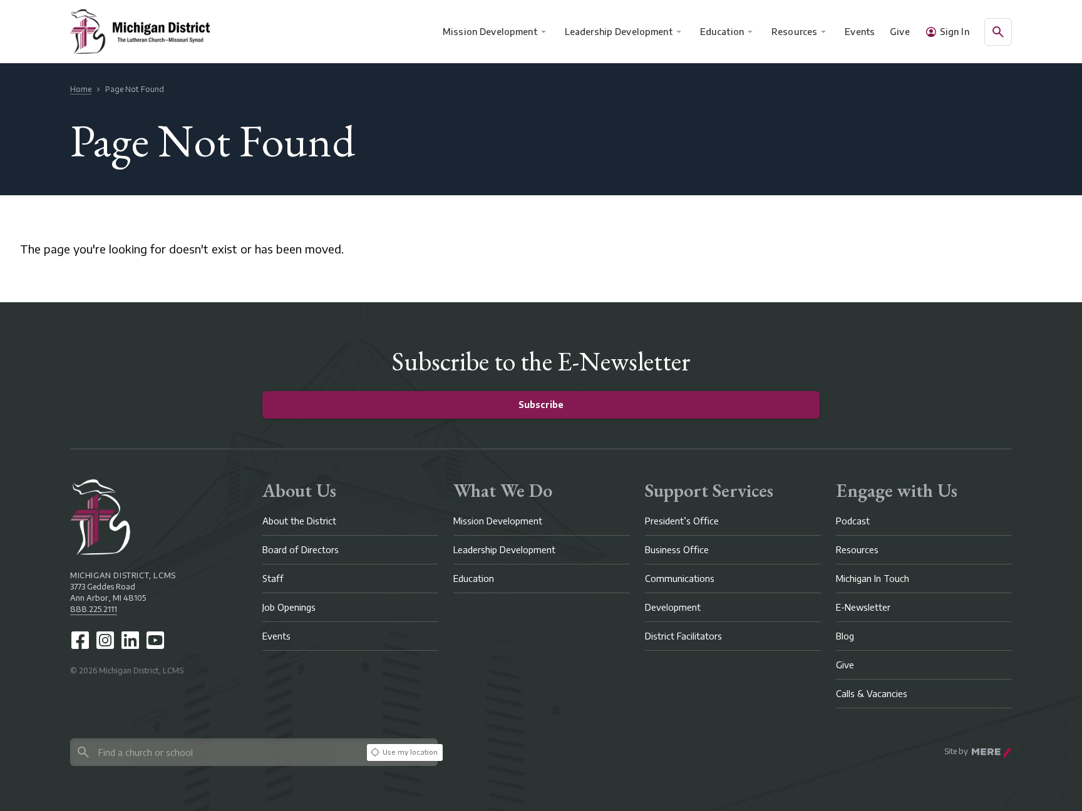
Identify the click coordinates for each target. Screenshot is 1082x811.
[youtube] (155, 640)
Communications (679, 578)
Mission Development (490, 31)
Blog (845, 636)
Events (860, 31)
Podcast (853, 521)
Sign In (954, 31)
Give (900, 31)
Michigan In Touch (872, 578)
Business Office (677, 549)
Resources (794, 31)
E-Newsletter (863, 607)
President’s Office (682, 521)
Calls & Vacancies (871, 693)
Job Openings (289, 607)
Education (722, 31)
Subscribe (541, 404)
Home (80, 89)
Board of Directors (300, 549)
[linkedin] (130, 640)
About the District (299, 521)
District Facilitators (683, 636)
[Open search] (998, 32)
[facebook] (80, 640)
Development (673, 607)
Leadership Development (618, 31)
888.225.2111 (93, 609)
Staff (273, 578)
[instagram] (105, 640)
